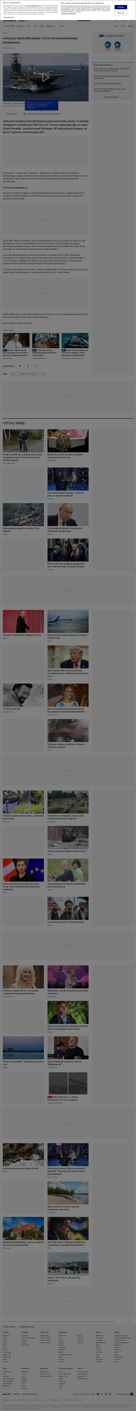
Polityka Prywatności (9, 17)
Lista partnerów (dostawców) (68, 13)
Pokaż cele (120, 13)
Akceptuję (121, 7)
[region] (68, 10)
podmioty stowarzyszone (33, 5)
